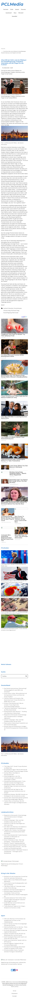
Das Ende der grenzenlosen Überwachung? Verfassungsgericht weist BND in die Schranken (15, 690)
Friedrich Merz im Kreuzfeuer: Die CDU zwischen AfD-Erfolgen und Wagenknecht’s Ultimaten (15, 802)
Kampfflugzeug (7, 312)
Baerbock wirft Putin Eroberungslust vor (14, 889)
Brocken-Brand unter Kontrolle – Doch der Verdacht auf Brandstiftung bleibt (15, 847)
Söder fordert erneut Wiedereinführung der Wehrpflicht (15, 880)
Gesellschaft (9, 13)
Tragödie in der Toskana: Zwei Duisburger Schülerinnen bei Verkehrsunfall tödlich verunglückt (14, 831)
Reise (15, 13)
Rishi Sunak (15, 312)
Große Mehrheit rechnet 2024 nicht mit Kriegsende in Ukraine (14, 903)
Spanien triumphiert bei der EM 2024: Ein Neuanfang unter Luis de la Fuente (14, 934)
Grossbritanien (18, 308)
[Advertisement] (14, 32)
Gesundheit (14, 16)
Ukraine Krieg (7, 310)
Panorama (23, 9)
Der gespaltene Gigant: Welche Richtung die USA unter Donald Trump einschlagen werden (14, 581)
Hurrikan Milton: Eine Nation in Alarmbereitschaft (14, 597)
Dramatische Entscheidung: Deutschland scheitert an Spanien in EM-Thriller (14, 947)
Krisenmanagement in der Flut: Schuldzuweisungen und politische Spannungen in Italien (14, 612)
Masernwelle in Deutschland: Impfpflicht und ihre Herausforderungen (16, 723)
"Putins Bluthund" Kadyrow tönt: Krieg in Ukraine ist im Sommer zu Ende (14, 907)
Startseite (5, 9)
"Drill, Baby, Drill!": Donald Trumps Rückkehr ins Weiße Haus (13, 565)
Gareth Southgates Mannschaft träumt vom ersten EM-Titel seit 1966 (15, 937)
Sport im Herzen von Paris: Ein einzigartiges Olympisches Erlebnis (15, 924)
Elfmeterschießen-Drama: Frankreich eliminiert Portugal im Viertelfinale (14, 950)
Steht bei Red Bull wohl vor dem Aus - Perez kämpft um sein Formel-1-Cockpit (15, 927)
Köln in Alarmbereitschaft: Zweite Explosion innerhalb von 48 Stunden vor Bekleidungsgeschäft (15, 836)
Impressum (14, 993)
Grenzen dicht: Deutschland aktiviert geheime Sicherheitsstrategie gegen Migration (16, 798)
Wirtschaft (20, 13)
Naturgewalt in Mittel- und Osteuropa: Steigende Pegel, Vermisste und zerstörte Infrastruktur (15, 786)
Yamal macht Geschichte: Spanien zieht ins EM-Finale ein (15, 941)
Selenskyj (10, 308)
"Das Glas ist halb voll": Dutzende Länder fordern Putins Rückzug (14, 887)
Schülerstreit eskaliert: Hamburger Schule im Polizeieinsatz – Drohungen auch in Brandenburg (16, 851)
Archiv (14, 991)
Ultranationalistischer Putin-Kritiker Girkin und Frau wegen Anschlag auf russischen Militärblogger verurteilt (15, 899)
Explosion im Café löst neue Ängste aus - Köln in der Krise (14, 824)
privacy (16, 986)
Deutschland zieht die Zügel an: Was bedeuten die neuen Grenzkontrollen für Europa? (14, 791)
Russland (13, 310)
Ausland (17, 9)
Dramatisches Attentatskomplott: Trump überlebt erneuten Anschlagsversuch (14, 629)
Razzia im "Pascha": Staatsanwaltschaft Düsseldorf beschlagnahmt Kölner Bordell (15, 844)
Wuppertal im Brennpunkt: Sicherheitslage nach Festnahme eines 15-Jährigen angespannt (15, 716)
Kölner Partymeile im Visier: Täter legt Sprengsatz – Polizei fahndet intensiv (14, 840)
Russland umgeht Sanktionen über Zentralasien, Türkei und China (13, 892)
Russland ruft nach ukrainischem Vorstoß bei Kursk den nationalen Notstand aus (15, 877)
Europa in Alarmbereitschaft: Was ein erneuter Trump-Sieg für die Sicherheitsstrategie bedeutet (13, 705)
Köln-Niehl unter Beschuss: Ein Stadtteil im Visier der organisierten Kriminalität (15, 827)
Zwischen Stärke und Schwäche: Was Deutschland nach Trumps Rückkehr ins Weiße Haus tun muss (14, 700)
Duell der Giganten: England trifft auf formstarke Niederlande (13, 944)
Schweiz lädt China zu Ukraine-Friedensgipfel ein (16, 895)
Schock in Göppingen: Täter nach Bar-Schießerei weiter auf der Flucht (14, 720)
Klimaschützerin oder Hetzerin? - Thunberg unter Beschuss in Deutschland (15, 712)
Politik (11, 9)
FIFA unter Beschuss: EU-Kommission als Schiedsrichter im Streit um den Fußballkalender (14, 920)
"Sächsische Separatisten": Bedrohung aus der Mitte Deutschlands (15, 709)
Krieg (18, 310)
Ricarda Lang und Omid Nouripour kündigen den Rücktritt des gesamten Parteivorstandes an (16, 728)
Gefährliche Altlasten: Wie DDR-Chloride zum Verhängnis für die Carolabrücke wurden (16, 795)
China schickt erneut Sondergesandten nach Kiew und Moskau (15, 883)
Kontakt (14, 996)
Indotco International (14, 982)
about (12, 986)
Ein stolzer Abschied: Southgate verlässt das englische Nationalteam (15, 931)
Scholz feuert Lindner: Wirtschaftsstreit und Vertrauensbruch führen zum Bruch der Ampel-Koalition (15, 695)
